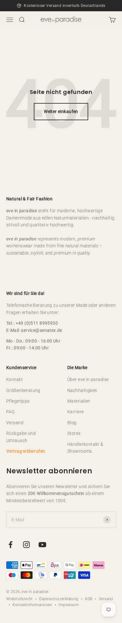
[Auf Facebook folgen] (10, 544)
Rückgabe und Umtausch (21, 437)
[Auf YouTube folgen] (42, 544)
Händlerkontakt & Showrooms (85, 448)
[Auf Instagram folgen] (26, 544)
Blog (72, 422)
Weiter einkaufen (61, 111)
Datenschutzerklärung (58, 599)
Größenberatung (23, 390)
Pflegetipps (18, 401)
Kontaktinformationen (32, 605)
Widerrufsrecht (19, 599)
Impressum (68, 605)
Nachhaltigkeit (82, 390)
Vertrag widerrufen (25, 451)
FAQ (10, 411)
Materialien (78, 401)
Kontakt (14, 379)
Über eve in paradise (88, 379)
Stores (74, 433)
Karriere (75, 411)
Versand (14, 422)
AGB (88, 599)
